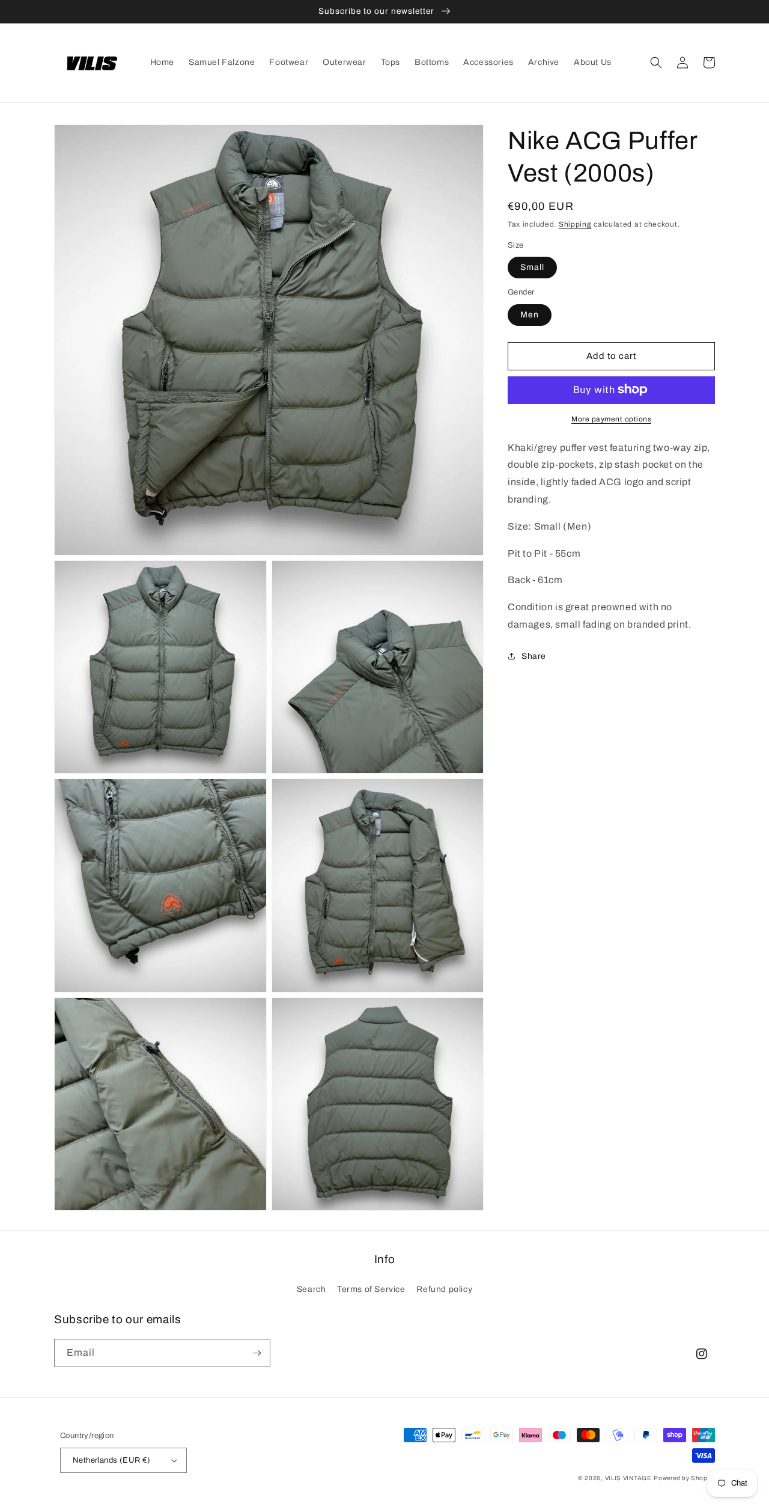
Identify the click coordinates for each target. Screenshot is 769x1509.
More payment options (611, 418)
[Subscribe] (256, 1353)
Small (532, 266)
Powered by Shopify (684, 1478)
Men (529, 314)
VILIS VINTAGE (628, 1478)
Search (311, 1289)
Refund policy (444, 1289)
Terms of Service (371, 1289)
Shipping (575, 224)
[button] (656, 62)
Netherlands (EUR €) (112, 1460)
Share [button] (533, 655)
